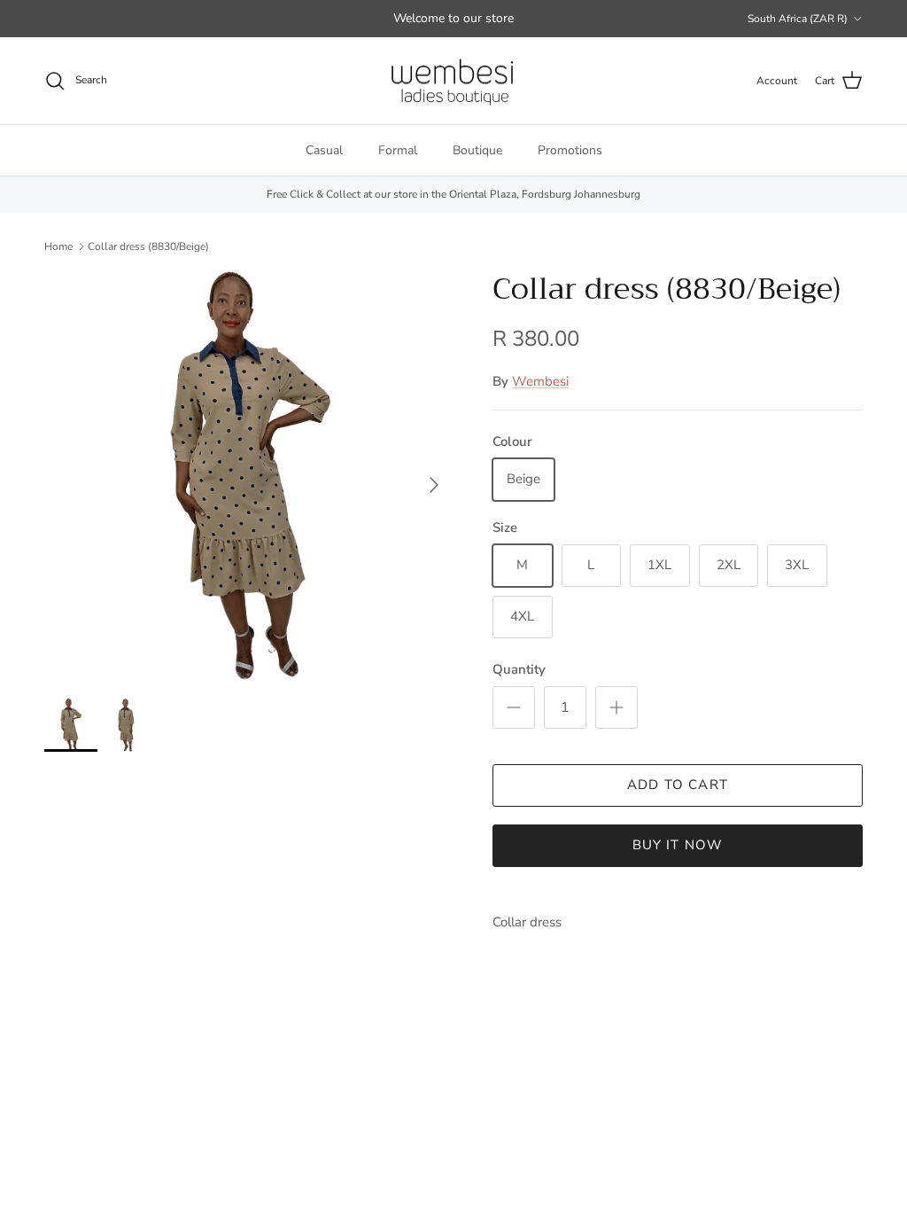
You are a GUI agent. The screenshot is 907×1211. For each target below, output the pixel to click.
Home (58, 245)
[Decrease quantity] (513, 707)
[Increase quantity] (616, 707)
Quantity (519, 669)
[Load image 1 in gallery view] (249, 476)
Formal (397, 150)
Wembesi (540, 381)
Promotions (570, 150)
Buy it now (678, 845)
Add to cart (677, 784)
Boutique (477, 150)
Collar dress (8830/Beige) (148, 245)
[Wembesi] (453, 81)
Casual (324, 150)
